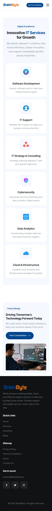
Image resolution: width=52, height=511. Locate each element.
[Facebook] (6, 485)
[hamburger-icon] (47, 5)
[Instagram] (23, 485)
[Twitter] (15, 485)
